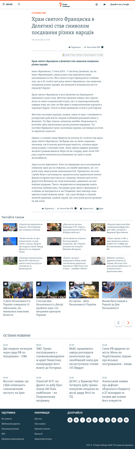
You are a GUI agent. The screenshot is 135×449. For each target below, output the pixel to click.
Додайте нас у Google (119, 4)
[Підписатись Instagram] (95, 419)
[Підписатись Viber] (101, 419)
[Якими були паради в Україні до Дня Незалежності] (117, 290)
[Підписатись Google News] (76, 419)
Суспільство (39, 13)
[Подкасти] (97, 4)
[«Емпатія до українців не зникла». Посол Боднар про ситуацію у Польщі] (10, 227)
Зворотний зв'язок (43, 439)
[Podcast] (119, 419)
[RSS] (113, 419)
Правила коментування (13, 439)
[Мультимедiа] (105, 4)
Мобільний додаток (11, 424)
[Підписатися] (126, 419)
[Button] (74, 47)
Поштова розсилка (10, 429)
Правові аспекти (42, 429)
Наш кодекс (40, 424)
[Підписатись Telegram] (107, 419)
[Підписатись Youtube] (88, 419)
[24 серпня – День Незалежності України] (84, 290)
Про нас (38, 419)
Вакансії (39, 434)
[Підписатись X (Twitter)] (82, 419)
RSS (3, 434)
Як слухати (7, 419)
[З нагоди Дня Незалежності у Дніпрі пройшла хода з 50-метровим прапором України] (51, 290)
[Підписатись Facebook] (70, 419)
